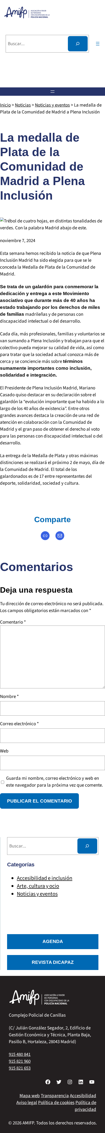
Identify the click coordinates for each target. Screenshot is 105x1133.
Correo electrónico (19, 723)
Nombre (9, 696)
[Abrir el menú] (98, 44)
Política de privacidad (85, 1106)
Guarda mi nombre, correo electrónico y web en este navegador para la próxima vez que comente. (54, 782)
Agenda (52, 941)
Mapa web (30, 1095)
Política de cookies (56, 1102)
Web (4, 751)
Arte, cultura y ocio (38, 886)
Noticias (23, 105)
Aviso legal (26, 1102)
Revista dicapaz (53, 962)
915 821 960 (20, 1061)
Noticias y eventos (52, 105)
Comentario (13, 622)
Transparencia (55, 1095)
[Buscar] (78, 43)
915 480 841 (20, 1054)
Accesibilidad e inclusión (44, 878)
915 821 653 (20, 1068)
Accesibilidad (83, 1095)
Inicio (5, 105)
